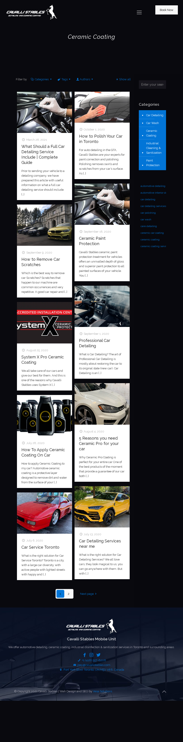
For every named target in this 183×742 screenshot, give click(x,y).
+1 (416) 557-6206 (93, 660)
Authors (85, 79)
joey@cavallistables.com (93, 665)
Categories (42, 79)
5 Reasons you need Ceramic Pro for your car (99, 443)
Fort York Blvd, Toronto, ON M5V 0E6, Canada (93, 669)
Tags (65, 79)
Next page (87, 593)
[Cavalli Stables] (31, 12)
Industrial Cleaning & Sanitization (154, 148)
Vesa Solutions (102, 691)
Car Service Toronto (40, 547)
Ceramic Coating (151, 133)
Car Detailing (154, 115)
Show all (125, 79)
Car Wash (152, 123)
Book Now (166, 10)
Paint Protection (153, 163)
